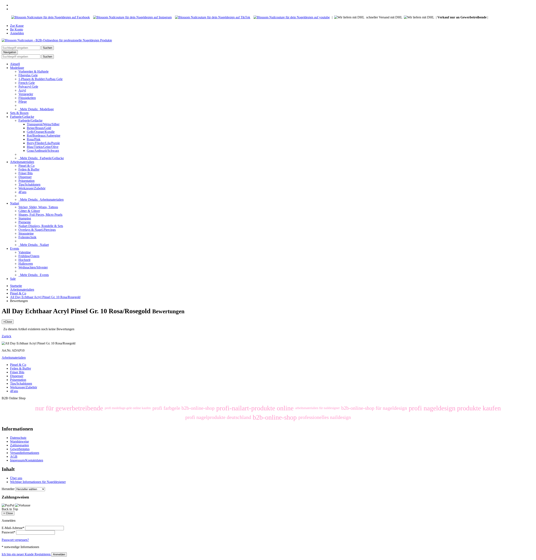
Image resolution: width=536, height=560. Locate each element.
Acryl (22, 90)
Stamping (24, 218)
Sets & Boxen (19, 113)
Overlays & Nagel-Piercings (37, 229)
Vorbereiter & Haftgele (33, 71)
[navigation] (10, 509)
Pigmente (24, 222)
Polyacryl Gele (28, 86)
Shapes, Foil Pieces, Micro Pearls (40, 214)
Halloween (25, 263)
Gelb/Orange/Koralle (41, 132)
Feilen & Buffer (28, 169)
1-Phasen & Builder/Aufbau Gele (40, 79)
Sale (13, 278)
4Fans (22, 192)
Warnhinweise (19, 441)
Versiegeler (25, 94)
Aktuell (15, 64)
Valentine (24, 252)
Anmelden (17, 33)
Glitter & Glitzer (29, 211)
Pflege (22, 101)
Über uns (16, 478)
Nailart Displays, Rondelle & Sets (40, 226)
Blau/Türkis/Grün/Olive (42, 147)
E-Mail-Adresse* (13, 528)
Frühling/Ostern (28, 256)
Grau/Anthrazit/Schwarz (43, 150)
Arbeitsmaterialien (22, 162)
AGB (13, 456)
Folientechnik (27, 237)
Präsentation (26, 180)
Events (14, 248)
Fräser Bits (25, 173)
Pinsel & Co (26, 165)
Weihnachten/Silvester (33, 267)
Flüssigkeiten (27, 98)
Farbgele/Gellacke (22, 116)
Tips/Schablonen (29, 184)
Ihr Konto (16, 29)
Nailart (14, 203)
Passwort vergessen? (15, 540)
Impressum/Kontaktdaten (26, 460)
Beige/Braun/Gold (39, 128)
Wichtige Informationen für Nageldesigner (38, 482)
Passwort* (8, 532)
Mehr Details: (36, 109)
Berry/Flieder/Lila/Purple (43, 143)
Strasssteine (26, 233)
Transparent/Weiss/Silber (43, 124)
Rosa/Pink (33, 139)
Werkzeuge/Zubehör (31, 188)
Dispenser (25, 177)
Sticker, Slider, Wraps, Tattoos (38, 207)
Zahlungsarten (19, 445)
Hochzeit (24, 260)
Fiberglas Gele (28, 75)
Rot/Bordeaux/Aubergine (43, 135)
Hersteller (8, 489)
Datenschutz (18, 437)
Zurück (6, 336)
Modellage (17, 67)
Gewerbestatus (20, 449)
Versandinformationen (24, 453)
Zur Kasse (17, 25)
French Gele (26, 83)
